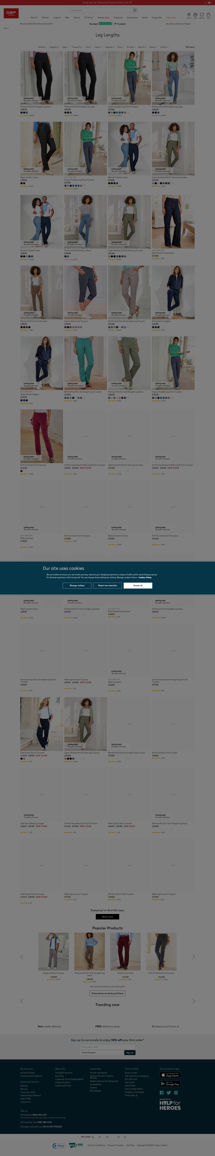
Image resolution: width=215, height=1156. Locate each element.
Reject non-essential (107, 585)
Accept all (138, 585)
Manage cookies (77, 585)
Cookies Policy (145, 577)
